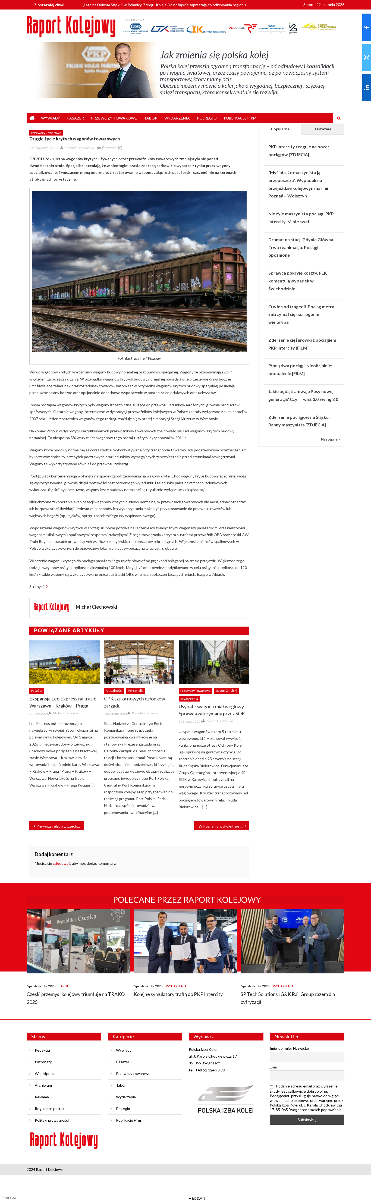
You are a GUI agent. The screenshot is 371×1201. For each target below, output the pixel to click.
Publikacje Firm (240, 118)
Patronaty (43, 1061)
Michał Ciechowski (79, 148)
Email (274, 1067)
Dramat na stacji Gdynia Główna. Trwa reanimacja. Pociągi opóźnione (301, 247)
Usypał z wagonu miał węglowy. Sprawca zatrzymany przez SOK (212, 709)
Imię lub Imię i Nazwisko (289, 1048)
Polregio (207, 118)
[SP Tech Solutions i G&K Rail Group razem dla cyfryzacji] (292, 941)
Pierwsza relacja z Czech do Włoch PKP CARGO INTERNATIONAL (60, 826)
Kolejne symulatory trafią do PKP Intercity (178, 994)
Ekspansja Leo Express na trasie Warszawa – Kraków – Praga (62, 702)
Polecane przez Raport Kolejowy (187, 899)
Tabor (150, 118)
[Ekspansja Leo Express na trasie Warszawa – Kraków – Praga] (64, 662)
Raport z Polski (226, 690)
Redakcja (42, 1050)
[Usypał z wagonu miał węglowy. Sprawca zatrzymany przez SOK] (214, 662)
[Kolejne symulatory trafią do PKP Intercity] (185, 941)
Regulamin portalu (50, 1108)
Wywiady (50, 118)
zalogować (61, 863)
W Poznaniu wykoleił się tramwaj (224, 826)
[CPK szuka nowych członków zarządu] (139, 662)
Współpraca (45, 1073)
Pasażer (75, 118)
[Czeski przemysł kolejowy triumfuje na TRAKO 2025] (78, 941)
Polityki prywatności (52, 1120)
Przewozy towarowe (114, 118)
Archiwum (43, 1085)
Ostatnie (323, 129)
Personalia (135, 690)
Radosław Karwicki (145, 713)
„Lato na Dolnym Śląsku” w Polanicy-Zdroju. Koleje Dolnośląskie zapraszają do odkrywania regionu (164, 4)
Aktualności (114, 690)
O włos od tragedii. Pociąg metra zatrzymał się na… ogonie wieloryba (301, 314)
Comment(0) (112, 148)
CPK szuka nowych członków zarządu (134, 702)
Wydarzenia (177, 118)
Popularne (280, 129)
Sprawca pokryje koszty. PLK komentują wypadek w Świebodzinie (297, 280)
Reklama (42, 1097)
